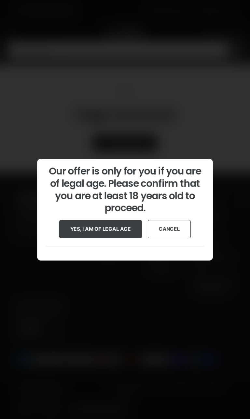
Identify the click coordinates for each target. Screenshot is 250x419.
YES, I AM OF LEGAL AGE (100, 229)
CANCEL (169, 229)
